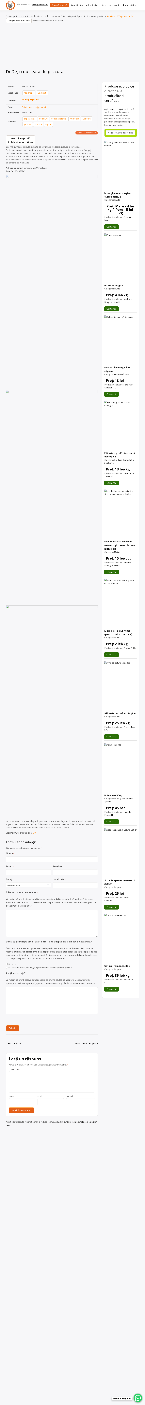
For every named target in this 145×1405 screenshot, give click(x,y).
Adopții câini (77, 5)
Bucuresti (42, 92)
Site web (69, 1096)
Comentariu (14, 1069)
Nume (10, 853)
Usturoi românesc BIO (117, 965)
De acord (12, 964)
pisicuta (38, 124)
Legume (118, 887)
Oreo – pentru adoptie (85, 1043)
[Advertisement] (72, 46)
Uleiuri (117, 552)
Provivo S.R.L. (129, 648)
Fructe (117, 200)
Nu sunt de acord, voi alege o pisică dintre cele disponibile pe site (40, 967)
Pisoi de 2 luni (14, 1043)
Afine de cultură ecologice (120, 713)
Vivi (34, 832)
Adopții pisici (92, 5)
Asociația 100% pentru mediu (120, 16)
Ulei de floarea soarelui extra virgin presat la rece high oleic (119, 545)
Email (10, 866)
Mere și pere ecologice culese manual (117, 194)
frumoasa (74, 118)
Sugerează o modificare (86, 133)
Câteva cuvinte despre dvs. (22, 892)
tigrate (48, 124)
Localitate (59, 879)
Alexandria (29, 92)
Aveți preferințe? (15, 973)
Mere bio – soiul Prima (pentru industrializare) (118, 632)
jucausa (27, 124)
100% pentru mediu (40, 5)
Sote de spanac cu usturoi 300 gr (119, 882)
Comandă (111, 226)
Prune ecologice (113, 285)
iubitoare (87, 118)
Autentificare (131, 5)
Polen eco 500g (113, 795)
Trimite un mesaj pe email (34, 107)
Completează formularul (19, 20)
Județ (9, 879)
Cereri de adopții (110, 5)
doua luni (43, 118)
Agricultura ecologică (113, 109)
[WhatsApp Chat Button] (138, 1398)
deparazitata (30, 118)
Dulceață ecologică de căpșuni (117, 369)
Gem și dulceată (121, 374)
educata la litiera (58, 118)
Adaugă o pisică (59, 5)
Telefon (57, 866)
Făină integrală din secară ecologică (119, 454)
